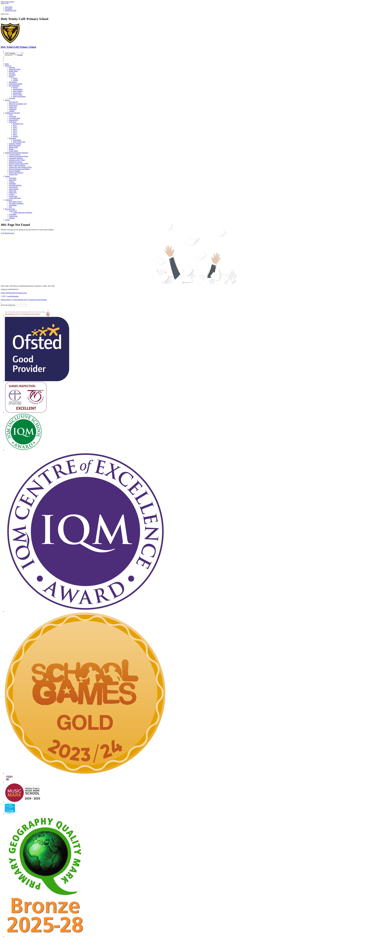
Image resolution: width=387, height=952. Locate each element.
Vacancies (12, 98)
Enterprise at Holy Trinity (17, 160)
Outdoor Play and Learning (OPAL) (20, 167)
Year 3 (15, 129)
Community (8, 200)
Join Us (7, 100)
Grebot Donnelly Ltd (19, 300)
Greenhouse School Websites (37, 300)
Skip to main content (7, 2)
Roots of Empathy (14, 171)
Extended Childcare (15, 185)
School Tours (13, 105)
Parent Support (13, 189)
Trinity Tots (12, 191)
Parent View (13, 192)
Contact (7, 220)
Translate (20, 55)
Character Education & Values (18, 156)
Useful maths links (15, 198)
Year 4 (15, 131)
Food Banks (13, 205)
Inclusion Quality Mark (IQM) (18, 163)
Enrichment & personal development (16, 153)
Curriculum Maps (14, 118)
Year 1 (15, 125)
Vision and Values (14, 69)
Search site (4, 305)
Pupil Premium (17, 89)
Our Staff (12, 73)
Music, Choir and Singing (17, 165)
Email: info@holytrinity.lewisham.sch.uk (14, 293)
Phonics (11, 149)
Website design (5, 300)
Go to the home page (7, 233)
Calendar (12, 218)
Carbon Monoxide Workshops (22, 212)
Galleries (12, 111)
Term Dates (8, 7)
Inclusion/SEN (13, 120)
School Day (12, 180)
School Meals (13, 187)
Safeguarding (17, 93)
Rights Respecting (14, 145)
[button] (9, 14)
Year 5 (15, 133)
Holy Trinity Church (15, 202)
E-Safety (11, 194)
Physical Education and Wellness (19, 169)
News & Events (10, 209)
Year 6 (15, 134)
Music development (19, 96)
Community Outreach (16, 158)
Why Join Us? (13, 102)
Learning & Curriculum (12, 113)
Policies (15, 87)
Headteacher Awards (15, 162)
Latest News (13, 211)
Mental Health (13, 147)
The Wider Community (16, 203)
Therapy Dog (13, 174)
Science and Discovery (16, 172)
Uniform (11, 182)
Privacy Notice (17, 95)
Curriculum (12, 116)
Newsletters (8, 9)
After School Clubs (19, 142)
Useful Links (13, 196)
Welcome (12, 67)
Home (7, 64)
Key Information (14, 85)
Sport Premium (17, 91)
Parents (7, 176)
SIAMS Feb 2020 (10, 10)
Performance (13, 82)
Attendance (12, 183)
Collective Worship (15, 143)
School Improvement (15, 84)
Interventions (17, 140)
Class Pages (12, 122)
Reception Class (18, 124)
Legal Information (12, 296)
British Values (13, 71)
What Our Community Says (18, 104)
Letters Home (13, 216)
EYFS (11, 114)
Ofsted (15, 78)
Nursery (15, 136)
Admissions (12, 109)
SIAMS (15, 80)
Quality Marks (13, 151)
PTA (10, 207)
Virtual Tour (13, 107)
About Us (8, 65)
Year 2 (15, 127)
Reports (11, 76)
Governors (12, 75)
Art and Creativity (14, 154)
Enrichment (12, 138)
